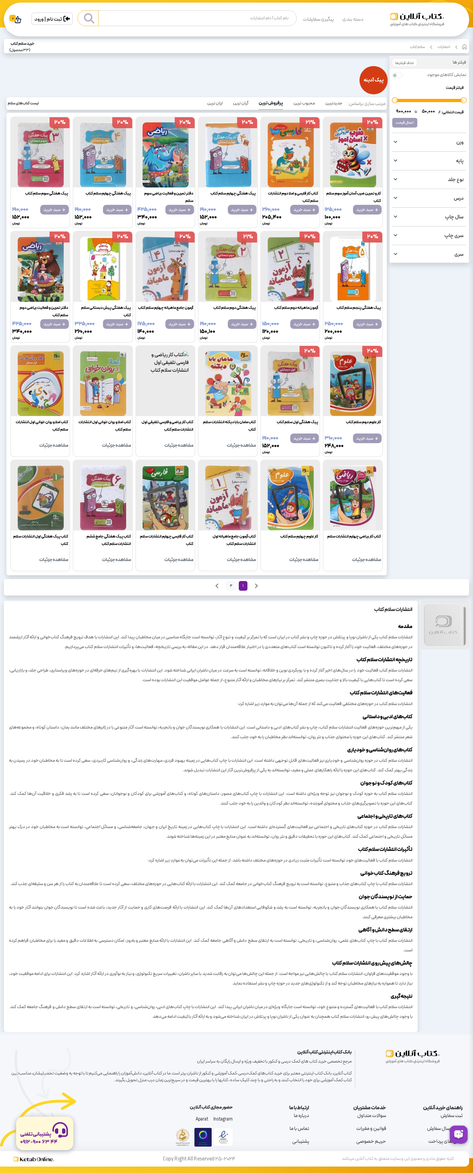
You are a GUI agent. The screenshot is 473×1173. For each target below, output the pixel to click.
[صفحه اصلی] (417, 22)
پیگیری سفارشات (318, 19)
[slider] (395, 100)
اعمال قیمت (405, 123)
